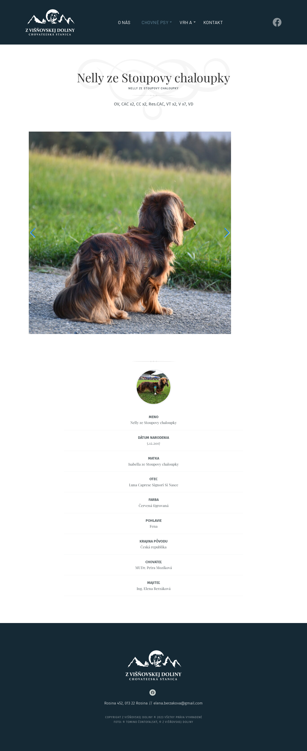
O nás (124, 22)
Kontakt (213, 22)
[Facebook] (277, 22)
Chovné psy (155, 22)
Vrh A (186, 22)
